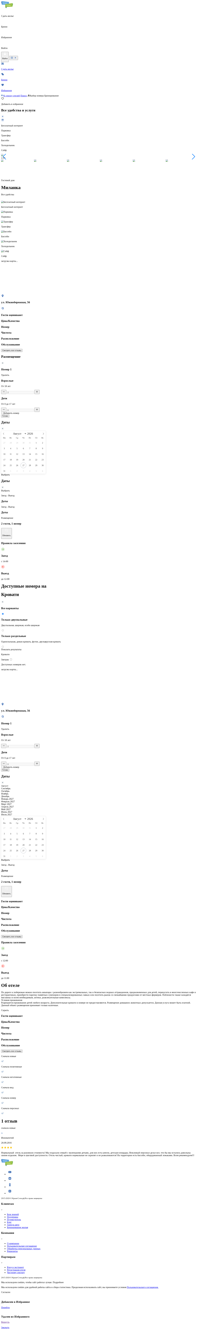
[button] (5, 156)
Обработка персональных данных (23, 1248)
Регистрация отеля (16, 1270)
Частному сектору (16, 1272)
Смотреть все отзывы (11, 350)
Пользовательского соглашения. (142, 1287)
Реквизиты (12, 1251)
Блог (9, 1222)
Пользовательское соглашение (22, 1246)
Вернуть (5, 1322)
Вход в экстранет (15, 1267)
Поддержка (12, 1217)
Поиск (23, 95)
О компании (13, 1243)
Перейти (5, 1307)
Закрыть (5, 1327)
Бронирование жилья (17, 1227)
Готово (5, 416)
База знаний (13, 1214)
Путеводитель (14, 1219)
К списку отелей (11, 95)
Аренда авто (13, 1225)
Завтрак (5, 659)
